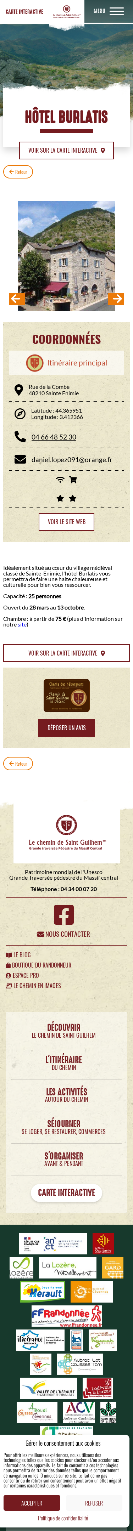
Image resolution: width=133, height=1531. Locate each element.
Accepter (31, 1503)
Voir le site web (66, 522)
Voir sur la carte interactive (63, 150)
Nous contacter (67, 934)
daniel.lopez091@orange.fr (72, 459)
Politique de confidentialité (63, 1518)
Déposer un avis (67, 728)
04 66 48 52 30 (54, 437)
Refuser (94, 1503)
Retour (21, 171)
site (22, 624)
